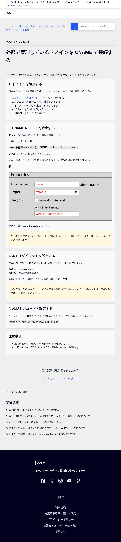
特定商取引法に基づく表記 (60, 513)
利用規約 (60, 507)
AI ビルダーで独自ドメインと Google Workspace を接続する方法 (40, 434)
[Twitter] (52, 481)
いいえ (70, 378)
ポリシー (60, 531)
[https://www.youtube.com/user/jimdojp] (69, 481)
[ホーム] (11, 13)
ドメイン (48, 26)
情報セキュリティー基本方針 (60, 525)
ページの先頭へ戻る (16, 392)
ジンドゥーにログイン (26, 98)
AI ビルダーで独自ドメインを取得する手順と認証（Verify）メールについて (46, 428)
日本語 (60, 497)
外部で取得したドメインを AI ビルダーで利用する (32, 410)
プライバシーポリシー (60, 519)
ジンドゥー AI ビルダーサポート (23, 26)
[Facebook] (43, 481)
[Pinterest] (78, 481)
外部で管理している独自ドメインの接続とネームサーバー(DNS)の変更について (48, 416)
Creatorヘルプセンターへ (18, 5)
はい (53, 378)
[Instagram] (60, 481)
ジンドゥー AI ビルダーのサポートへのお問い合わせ (33, 422)
